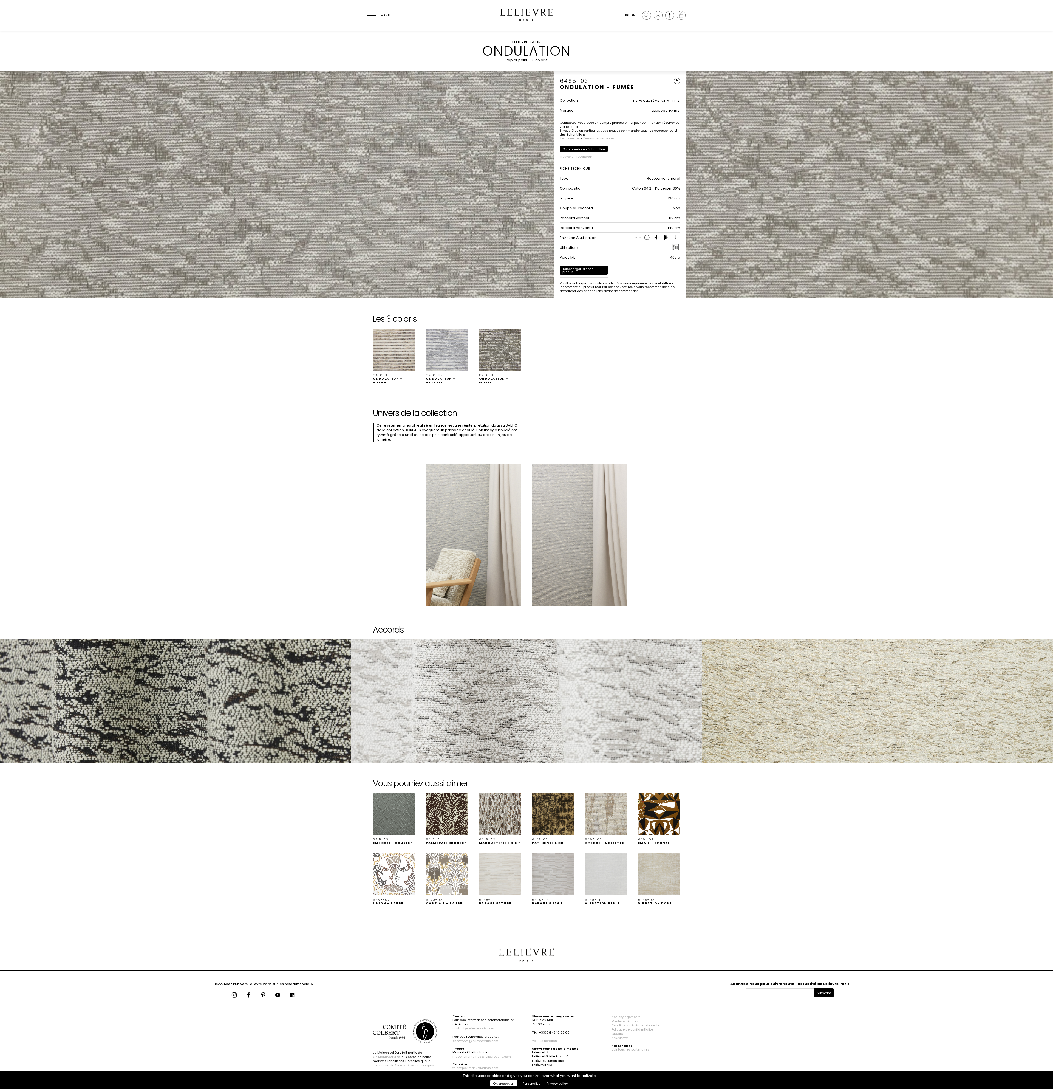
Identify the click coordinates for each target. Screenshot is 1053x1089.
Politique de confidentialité (632, 1029)
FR (627, 15)
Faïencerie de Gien (387, 1065)
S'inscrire (824, 993)
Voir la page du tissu (28, 662)
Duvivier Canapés (420, 1065)
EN (633, 15)
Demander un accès (599, 138)
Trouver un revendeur (576, 156)
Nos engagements (626, 1017)
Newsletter (620, 1038)
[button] (394, 356)
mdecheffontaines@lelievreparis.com (481, 1056)
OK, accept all (503, 1083)
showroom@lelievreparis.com (475, 1041)
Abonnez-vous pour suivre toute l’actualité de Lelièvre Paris (790, 984)
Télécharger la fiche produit (577, 270)
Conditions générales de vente (635, 1025)
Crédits (617, 1034)
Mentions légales (625, 1021)
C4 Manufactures (386, 1057)
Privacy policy (557, 1083)
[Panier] (681, 15)
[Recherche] (646, 15)
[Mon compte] (658, 15)
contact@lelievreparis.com (473, 1028)
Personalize (531, 1083)
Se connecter (570, 138)
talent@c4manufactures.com (475, 1068)
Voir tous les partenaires (630, 1049)
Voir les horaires (544, 1041)
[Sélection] (669, 15)
